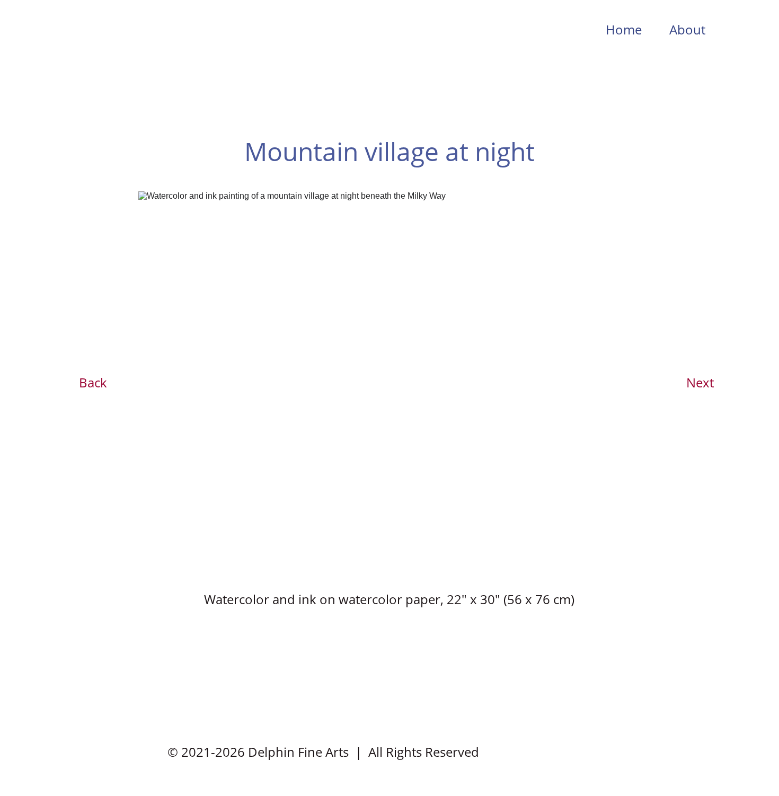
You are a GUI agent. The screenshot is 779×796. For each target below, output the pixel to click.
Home (624, 29)
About (687, 29)
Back (93, 382)
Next (700, 382)
